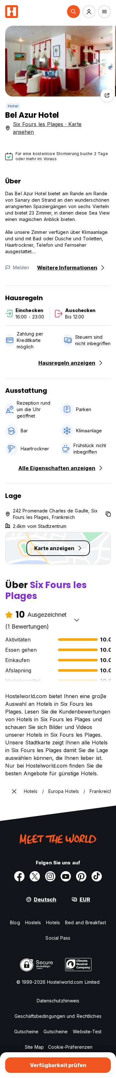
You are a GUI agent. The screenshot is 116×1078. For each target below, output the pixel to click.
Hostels (33, 922)
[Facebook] (19, 876)
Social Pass (57, 938)
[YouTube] (66, 876)
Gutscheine (26, 1031)
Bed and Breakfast (85, 922)
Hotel (13, 106)
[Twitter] (35, 876)
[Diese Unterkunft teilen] (107, 95)
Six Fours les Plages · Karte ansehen (47, 128)
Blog (15, 922)
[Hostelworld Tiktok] (97, 876)
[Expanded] (14, 791)
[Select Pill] (73, 11)
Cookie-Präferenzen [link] (70, 1047)
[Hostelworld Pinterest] (81, 876)
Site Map (34, 1047)
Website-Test (87, 1031)
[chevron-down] (76, 620)
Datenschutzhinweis (58, 1000)
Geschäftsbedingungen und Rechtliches (58, 1016)
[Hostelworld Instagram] (50, 876)
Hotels (53, 922)
